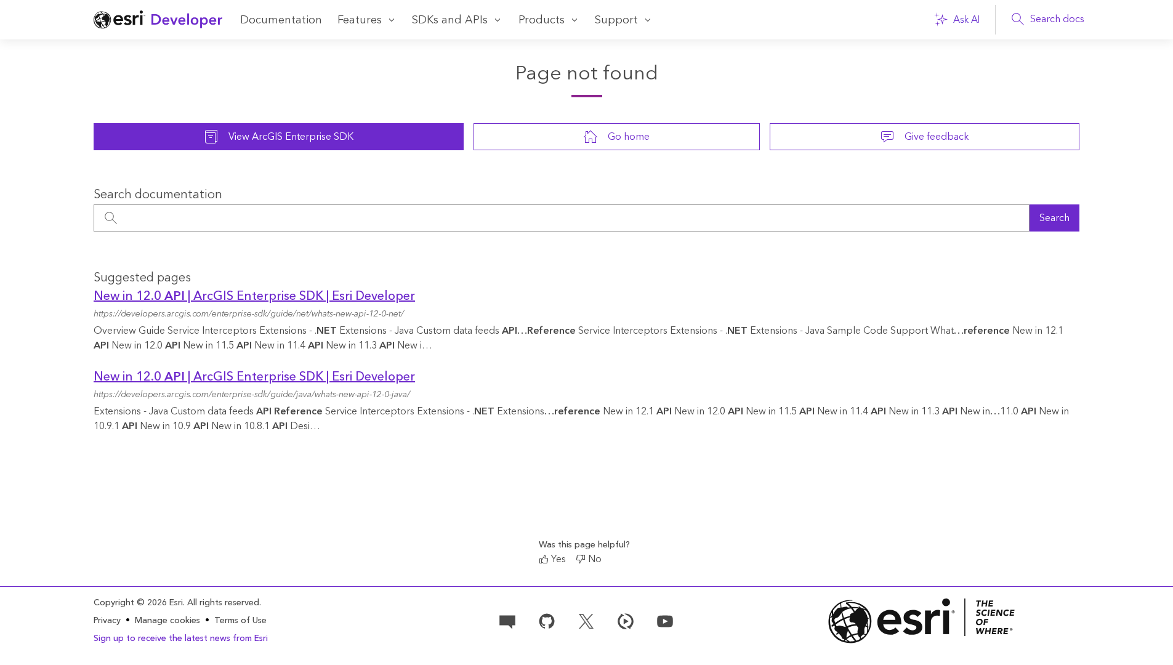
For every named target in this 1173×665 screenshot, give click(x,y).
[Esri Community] (507, 620)
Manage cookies (167, 621)
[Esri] (921, 620)
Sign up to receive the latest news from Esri (181, 638)
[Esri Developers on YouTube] (665, 620)
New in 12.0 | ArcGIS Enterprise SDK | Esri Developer (254, 296)
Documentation (281, 20)
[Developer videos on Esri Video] (625, 620)
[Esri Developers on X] (586, 620)
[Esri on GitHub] (547, 620)
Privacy (107, 620)
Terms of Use (240, 620)
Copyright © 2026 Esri (138, 602)
